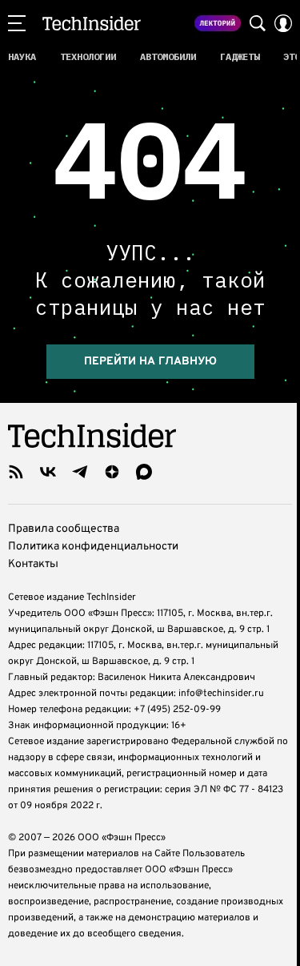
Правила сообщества (63, 529)
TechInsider (92, 23)
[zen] (112, 472)
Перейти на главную (150, 361)
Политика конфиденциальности (93, 546)
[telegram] (80, 472)
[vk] (48, 472)
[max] (144, 472)
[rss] (16, 472)
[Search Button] (257, 23)
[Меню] (17, 23)
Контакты (33, 564)
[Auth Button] (283, 23)
